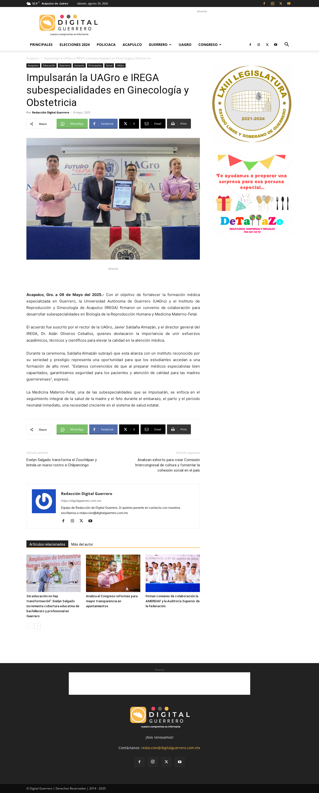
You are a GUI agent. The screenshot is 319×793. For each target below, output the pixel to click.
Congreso (208, 44)
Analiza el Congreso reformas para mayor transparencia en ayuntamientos (112, 601)
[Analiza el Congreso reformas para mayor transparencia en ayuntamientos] (113, 573)
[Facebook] (264, 3)
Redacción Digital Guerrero (50, 112)
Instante (79, 65)
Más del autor (82, 544)
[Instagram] (272, 3)
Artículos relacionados (47, 544)
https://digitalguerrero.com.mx (81, 500)
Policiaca (106, 44)
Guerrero (158, 44)
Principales (41, 44)
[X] (280, 3)
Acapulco (132, 44)
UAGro (185, 44)
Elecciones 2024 (75, 44)
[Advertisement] (202, 25)
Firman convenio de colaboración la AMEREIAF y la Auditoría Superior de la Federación (173, 601)
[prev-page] (29, 626)
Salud (109, 65)
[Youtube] (289, 3)
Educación (49, 65)
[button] (287, 45)
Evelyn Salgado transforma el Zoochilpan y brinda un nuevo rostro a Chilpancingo (61, 462)
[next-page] (37, 626)
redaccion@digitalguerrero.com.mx (170, 747)
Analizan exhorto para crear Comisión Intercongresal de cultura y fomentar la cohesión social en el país (167, 465)
